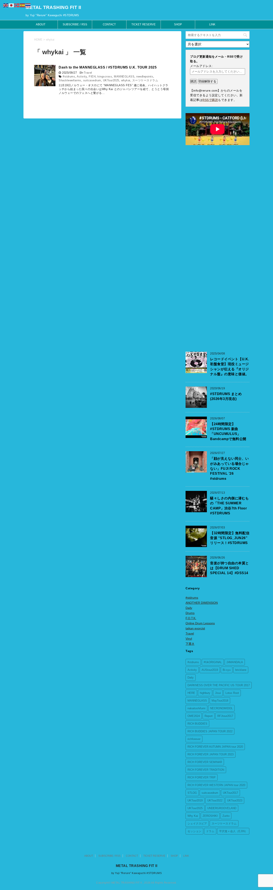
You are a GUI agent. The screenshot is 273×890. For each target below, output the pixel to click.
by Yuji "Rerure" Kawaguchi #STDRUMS (136, 873)
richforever (193, 739)
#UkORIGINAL (213, 662)
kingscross (104, 76)
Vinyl (189, 638)
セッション (194, 831)
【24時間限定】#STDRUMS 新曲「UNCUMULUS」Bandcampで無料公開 (228, 431)
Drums (190, 613)
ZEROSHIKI (210, 815)
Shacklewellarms (70, 80)
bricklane (240, 669)
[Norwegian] (17, 5)
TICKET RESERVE (143, 24)
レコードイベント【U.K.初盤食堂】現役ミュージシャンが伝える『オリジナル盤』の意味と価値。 (229, 366)
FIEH (92, 76)
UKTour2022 (214, 800)
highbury (205, 692)
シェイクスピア (197, 823)
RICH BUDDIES (197, 723)
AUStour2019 (210, 669)
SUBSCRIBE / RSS (75, 24)
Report (209, 716)
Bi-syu (227, 669)
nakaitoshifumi (196, 708)
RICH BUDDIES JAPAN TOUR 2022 (209, 731)
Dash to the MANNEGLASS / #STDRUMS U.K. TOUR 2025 (108, 67)
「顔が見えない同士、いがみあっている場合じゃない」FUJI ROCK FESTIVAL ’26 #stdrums (229, 468)
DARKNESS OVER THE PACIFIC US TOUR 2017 (218, 685)
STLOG (192, 792)
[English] (6, 5)
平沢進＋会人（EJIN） (233, 831)
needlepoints (144, 76)
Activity (82, 76)
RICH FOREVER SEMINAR (204, 762)
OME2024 (193, 716)
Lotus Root (232, 692)
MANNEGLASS (124, 76)
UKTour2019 (195, 800)
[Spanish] (22, 5)
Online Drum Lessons (200, 623)
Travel (88, 72)
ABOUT (40, 24)
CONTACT (109, 24)
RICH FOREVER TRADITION (205, 769)
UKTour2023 (234, 800)
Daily (189, 608)
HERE (191, 692)
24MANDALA (235, 662)
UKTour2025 (111, 80)
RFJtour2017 (225, 716)
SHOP (178, 24)
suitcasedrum (92, 80)
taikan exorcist (195, 628)
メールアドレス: (201, 66)
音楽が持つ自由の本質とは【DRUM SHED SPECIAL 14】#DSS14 (229, 568)
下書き (190, 643)
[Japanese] (11, 5)
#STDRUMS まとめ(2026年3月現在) (226, 396)
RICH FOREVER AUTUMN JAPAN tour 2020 (215, 746)
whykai (125, 80)
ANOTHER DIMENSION (202, 602)
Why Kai (192, 815)
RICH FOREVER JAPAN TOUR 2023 (210, 754)
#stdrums (69, 76)
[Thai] (28, 5)
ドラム (210, 831)
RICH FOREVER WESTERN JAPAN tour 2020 (216, 785)
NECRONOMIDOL (221, 708)
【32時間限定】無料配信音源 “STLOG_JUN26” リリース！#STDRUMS (229, 538)
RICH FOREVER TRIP (201, 777)
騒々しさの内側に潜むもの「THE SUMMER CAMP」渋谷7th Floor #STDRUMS (229, 505)
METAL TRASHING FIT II (53, 7)
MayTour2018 (220, 700)
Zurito (225, 815)
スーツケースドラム (145, 80)
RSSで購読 (210, 100)
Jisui (218, 692)
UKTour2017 (230, 792)
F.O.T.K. (191, 618)
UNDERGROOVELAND (221, 808)
